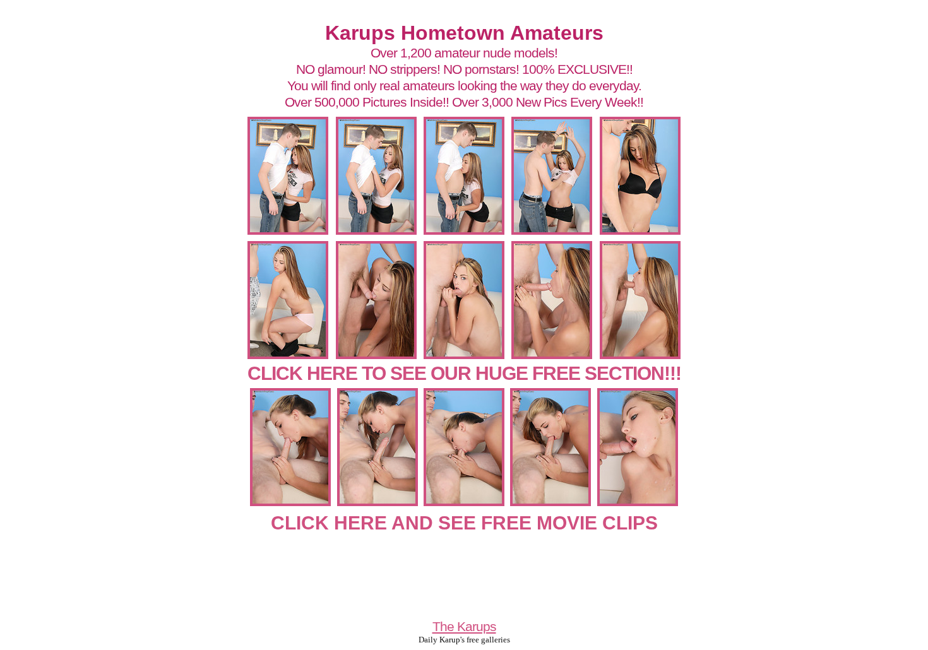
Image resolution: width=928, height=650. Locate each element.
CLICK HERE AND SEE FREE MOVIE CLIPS (464, 522)
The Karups (464, 626)
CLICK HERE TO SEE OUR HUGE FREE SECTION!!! (464, 373)
